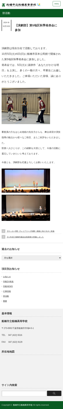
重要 (5, 301)
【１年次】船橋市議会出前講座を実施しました (25, 237)
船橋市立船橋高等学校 (22, 405)
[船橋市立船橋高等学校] (26, 4)
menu (56, 4)
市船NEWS (8, 286)
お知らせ (7, 277)
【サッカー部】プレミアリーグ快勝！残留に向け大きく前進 (30, 231)
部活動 (6, 296)
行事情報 (7, 291)
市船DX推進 (8, 281)
